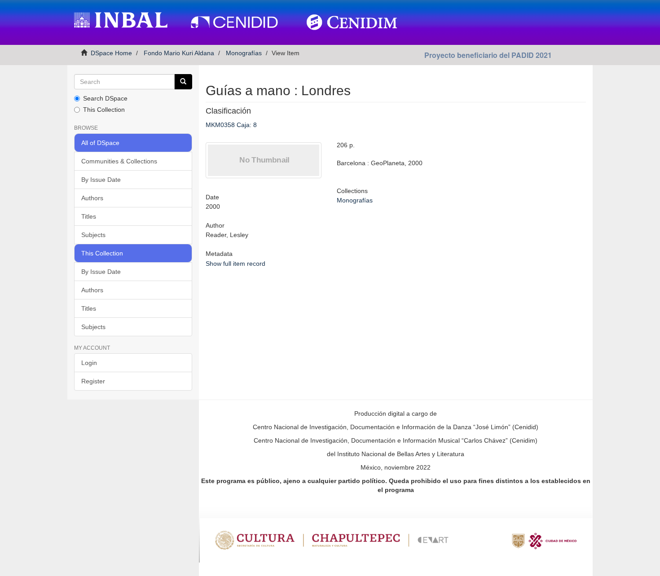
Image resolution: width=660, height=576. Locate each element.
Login (89, 362)
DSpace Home (111, 53)
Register (93, 381)
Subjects (93, 234)
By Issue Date (101, 179)
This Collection (104, 109)
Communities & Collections (119, 161)
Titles (88, 216)
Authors (92, 198)
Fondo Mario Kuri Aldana (179, 53)
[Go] (183, 81)
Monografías (244, 53)
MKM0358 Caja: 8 (231, 124)
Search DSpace (105, 98)
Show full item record (235, 263)
